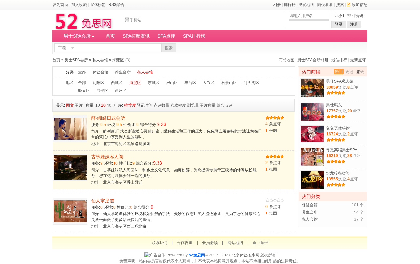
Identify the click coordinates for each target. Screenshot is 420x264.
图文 (70, 105)
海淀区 (118, 60)
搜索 (340, 4)
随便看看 (325, 4)
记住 (341, 15)
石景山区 (229, 82)
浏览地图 (306, 4)
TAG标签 (97, 4)
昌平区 (102, 90)
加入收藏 (79, 4)
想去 (360, 72)
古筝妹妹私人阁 (107, 156)
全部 (82, 72)
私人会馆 (100, 60)
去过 (349, 72)
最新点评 (358, 60)
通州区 (121, 90)
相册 (277, 4)
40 (109, 105)
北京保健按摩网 (245, 255)
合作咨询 (185, 242)
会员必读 (210, 242)
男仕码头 (334, 105)
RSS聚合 (116, 4)
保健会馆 (100, 72)
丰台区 (190, 82)
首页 (110, 36)
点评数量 (161, 105)
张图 (271, 130)
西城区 (117, 82)
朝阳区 (98, 82)
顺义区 (84, 90)
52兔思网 (197, 255)
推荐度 (130, 105)
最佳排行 (339, 60)
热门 (339, 71)
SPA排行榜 (194, 36)
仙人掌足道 (102, 200)
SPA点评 (166, 36)
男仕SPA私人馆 (339, 81)
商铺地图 (286, 60)
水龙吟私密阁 (338, 173)
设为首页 (60, 4)
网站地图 (235, 242)
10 (97, 105)
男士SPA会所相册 (312, 60)
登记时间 (145, 105)
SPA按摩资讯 (136, 36)
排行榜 (290, 4)
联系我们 (159, 242)
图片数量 (208, 105)
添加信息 (360, 4)
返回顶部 (260, 242)
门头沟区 (251, 82)
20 (103, 105)
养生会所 (123, 72)
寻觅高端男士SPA (341, 150)
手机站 (135, 20)
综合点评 (224, 105)
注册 (354, 24)
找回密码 (355, 15)
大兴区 (209, 82)
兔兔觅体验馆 (338, 128)
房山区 (172, 82)
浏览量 (193, 105)
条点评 (273, 124)
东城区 (153, 82)
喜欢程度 (178, 105)
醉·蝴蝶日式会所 (108, 118)
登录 (339, 24)
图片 (79, 105)
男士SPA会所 (77, 36)
